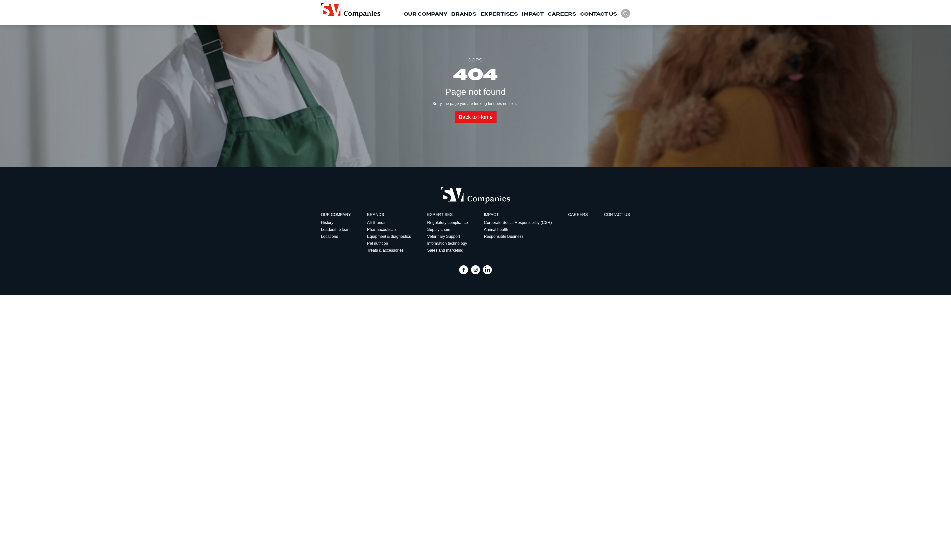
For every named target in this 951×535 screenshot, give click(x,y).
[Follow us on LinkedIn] (487, 270)
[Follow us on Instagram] (475, 270)
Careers (562, 14)
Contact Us (598, 14)
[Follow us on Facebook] (463, 270)
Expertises (499, 14)
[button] (625, 16)
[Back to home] (350, 10)
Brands (463, 14)
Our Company (425, 14)
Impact (533, 14)
